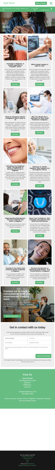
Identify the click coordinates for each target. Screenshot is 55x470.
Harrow (25, 398)
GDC (27, 460)
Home (4, 30)
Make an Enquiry (41, 3)
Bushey (48, 398)
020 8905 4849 (27, 394)
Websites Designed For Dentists (27, 465)
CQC (27, 462)
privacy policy (30, 361)
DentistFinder (30, 463)
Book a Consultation (12, 316)
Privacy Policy (27, 458)
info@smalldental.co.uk (27, 392)
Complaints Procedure (27, 456)
